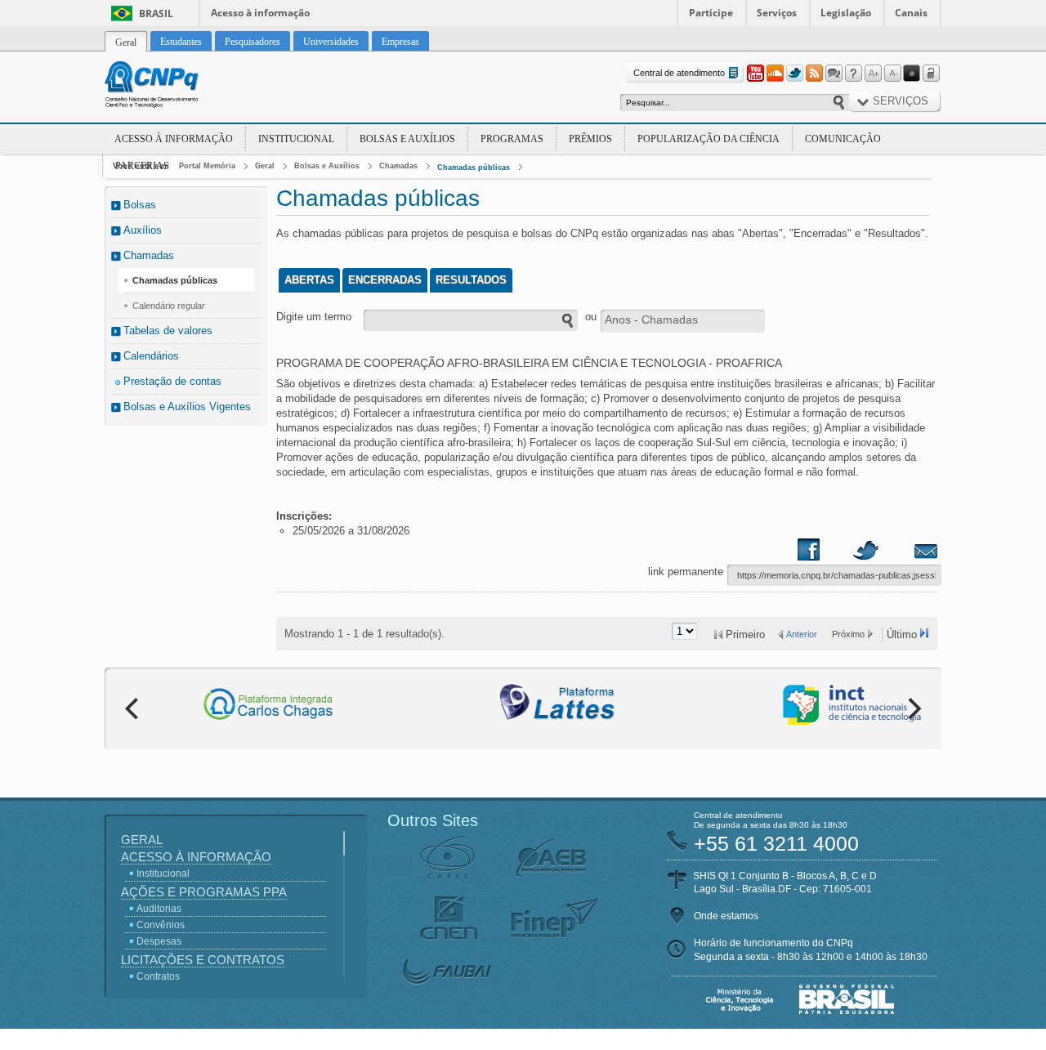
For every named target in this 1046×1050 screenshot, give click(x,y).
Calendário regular (168, 306)
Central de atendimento (679, 73)
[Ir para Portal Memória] (172, 86)
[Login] (932, 74)
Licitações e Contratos (202, 960)
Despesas (158, 941)
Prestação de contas (172, 381)
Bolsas (139, 205)
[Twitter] (794, 74)
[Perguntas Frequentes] (853, 74)
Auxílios (142, 230)
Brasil (156, 13)
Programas (512, 139)
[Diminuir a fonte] (892, 74)
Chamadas (398, 166)
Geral (265, 166)
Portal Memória (207, 166)
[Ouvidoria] (834, 74)
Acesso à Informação (173, 139)
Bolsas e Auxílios (407, 139)
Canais (911, 13)
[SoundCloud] (775, 74)
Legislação (845, 13)
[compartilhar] (824, 553)
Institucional (296, 139)
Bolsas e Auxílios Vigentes (187, 406)
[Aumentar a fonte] (873, 74)
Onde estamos (726, 916)
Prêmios (590, 139)
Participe (711, 13)
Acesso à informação (260, 13)
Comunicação (843, 139)
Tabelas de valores (167, 330)
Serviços (777, 13)
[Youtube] (755, 74)
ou (591, 317)
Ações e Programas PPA (204, 892)
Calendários (151, 356)
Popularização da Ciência (708, 139)
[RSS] (814, 74)
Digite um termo (313, 317)
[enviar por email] (907, 553)
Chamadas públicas (473, 167)
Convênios (160, 925)
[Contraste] (912, 74)
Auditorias (158, 908)
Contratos (158, 976)
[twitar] (865, 553)
